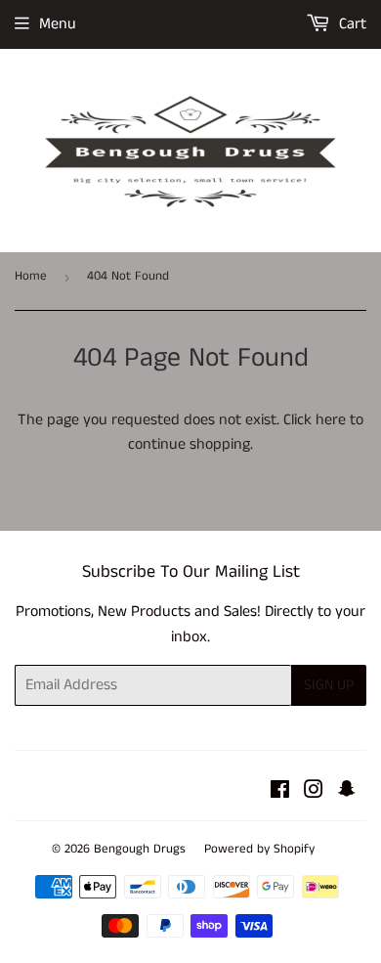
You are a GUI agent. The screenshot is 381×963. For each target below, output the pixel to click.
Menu (57, 24)
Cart (350, 24)
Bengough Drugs (140, 849)
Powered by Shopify (259, 849)
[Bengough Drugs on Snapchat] (347, 792)
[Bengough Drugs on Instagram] (313, 792)
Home (31, 276)
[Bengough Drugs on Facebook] (280, 792)
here (331, 420)
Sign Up (329, 685)
